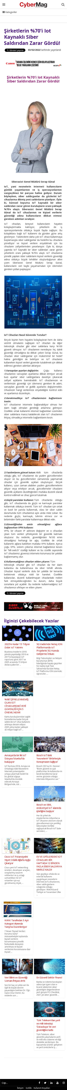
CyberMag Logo (44, 16)
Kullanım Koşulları (42, 1088)
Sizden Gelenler (10, 16)
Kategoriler (11, 12)
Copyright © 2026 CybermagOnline (6, 1082)
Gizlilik (29, 1088)
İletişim (27, 16)
